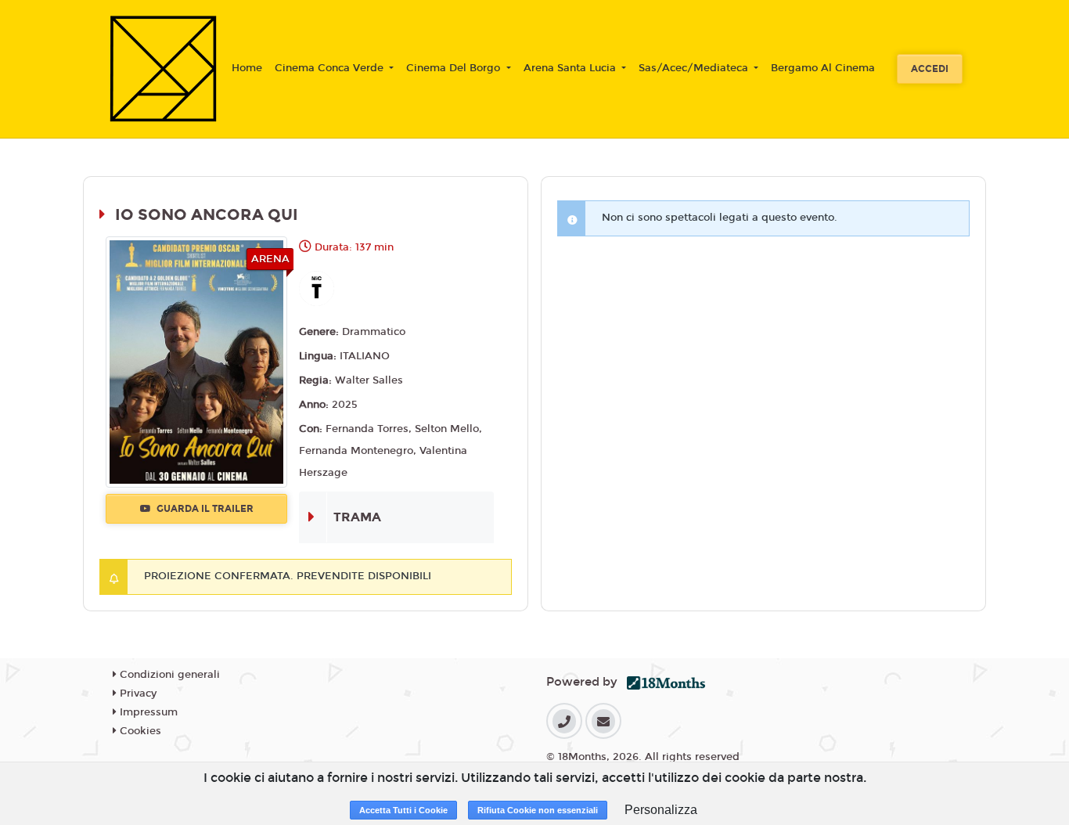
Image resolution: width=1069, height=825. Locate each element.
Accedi (929, 68)
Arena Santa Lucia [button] (571, 68)
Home (247, 68)
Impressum (147, 712)
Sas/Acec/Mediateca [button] (695, 68)
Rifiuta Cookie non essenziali (537, 810)
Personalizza (660, 809)
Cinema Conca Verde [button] (331, 68)
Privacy (137, 693)
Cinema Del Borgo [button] (454, 68)
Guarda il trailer (204, 508)
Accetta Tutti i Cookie (403, 810)
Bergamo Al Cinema (823, 68)
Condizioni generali (168, 674)
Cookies (139, 731)
